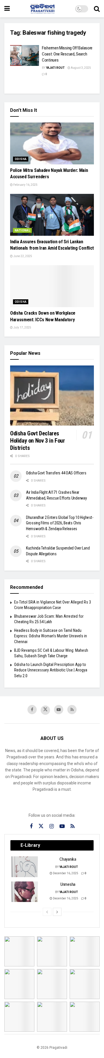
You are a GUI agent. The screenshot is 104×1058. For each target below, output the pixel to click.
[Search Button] (97, 8)
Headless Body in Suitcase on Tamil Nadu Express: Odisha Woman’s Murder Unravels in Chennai (50, 636)
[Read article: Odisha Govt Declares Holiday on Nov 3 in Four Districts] (52, 395)
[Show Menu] (7, 8)
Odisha (21, 159)
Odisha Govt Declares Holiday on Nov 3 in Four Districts (37, 440)
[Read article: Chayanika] (24, 866)
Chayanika (68, 859)
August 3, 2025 (80, 67)
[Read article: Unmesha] (24, 891)
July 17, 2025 (22, 327)
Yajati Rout (55, 67)
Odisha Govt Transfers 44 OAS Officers (56, 473)
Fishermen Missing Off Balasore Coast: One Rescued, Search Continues (67, 54)
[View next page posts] (57, 912)
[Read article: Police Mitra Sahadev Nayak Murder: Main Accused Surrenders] (52, 143)
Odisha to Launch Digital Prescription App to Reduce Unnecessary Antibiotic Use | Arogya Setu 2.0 (50, 670)
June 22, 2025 (22, 256)
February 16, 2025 (25, 184)
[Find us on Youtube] (58, 709)
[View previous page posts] (47, 912)
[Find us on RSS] (72, 709)
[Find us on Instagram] (51, 826)
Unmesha (67, 884)
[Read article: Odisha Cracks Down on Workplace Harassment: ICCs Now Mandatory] (52, 286)
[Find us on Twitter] (45, 710)
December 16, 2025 (65, 873)
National (22, 230)
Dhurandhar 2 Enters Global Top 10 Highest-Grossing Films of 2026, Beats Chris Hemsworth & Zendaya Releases (59, 523)
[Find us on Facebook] (32, 709)
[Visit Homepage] (42, 8)
